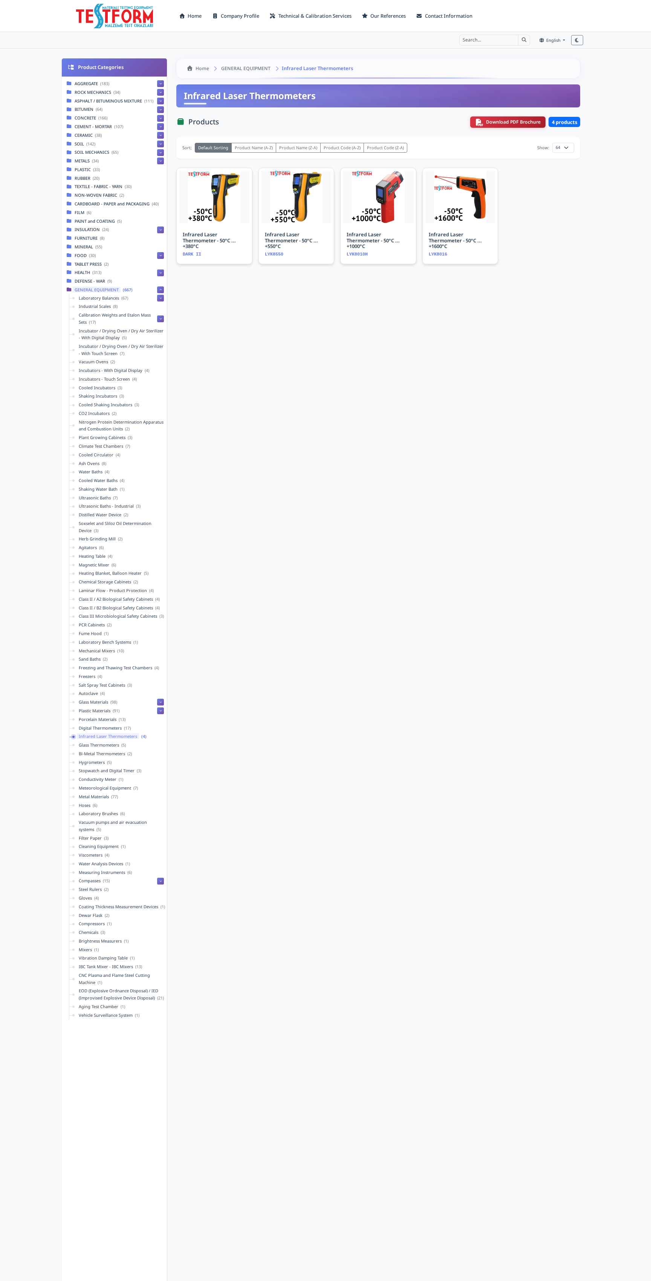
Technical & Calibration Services (314, 15)
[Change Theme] (577, 40)
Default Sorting (213, 147)
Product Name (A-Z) (254, 147)
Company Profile (239, 15)
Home (194, 15)
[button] (524, 40)
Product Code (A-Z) (342, 147)
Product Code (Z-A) (385, 147)
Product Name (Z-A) (298, 147)
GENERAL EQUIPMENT (245, 68)
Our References (387, 15)
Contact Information (448, 15)
